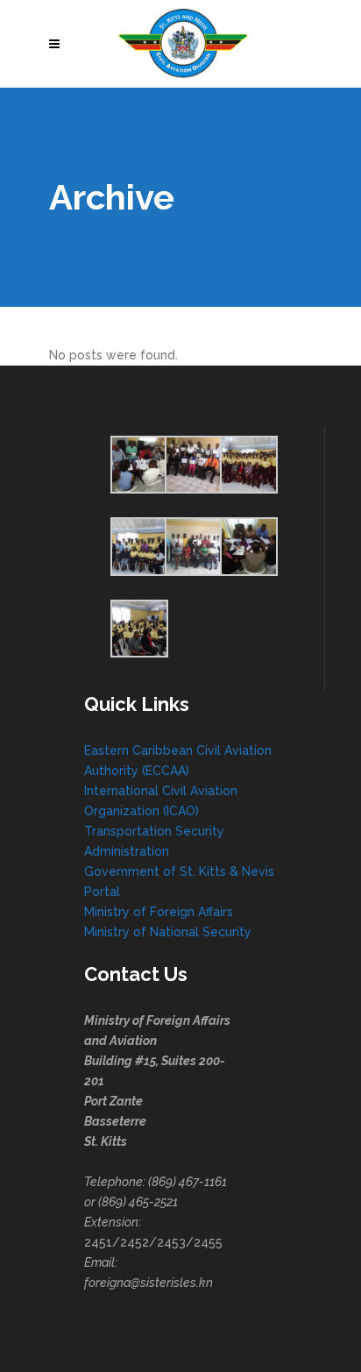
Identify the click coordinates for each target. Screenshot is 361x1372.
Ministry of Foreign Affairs (158, 912)
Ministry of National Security (167, 932)
